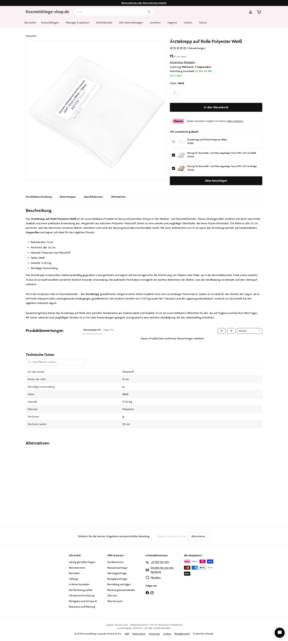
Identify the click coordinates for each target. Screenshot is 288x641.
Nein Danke (144, 348)
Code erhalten (144, 333)
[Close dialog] (177, 287)
